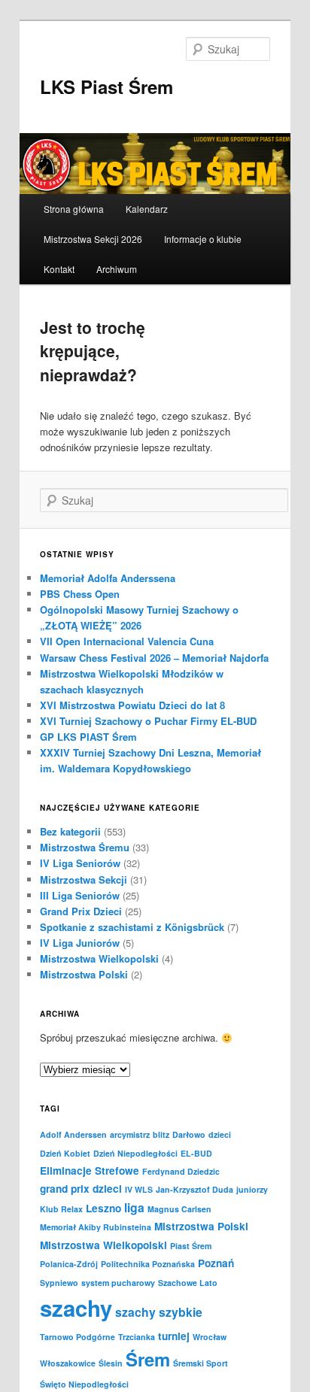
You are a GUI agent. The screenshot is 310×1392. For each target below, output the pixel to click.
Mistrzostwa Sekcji (83, 879)
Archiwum (116, 268)
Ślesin (111, 1363)
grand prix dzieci (81, 1188)
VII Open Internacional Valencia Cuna (127, 641)
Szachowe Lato (187, 1282)
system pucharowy (118, 1282)
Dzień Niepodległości (135, 1153)
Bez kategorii (70, 831)
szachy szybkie (158, 1312)
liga (134, 1207)
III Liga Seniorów (80, 895)
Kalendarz (147, 208)
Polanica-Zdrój (69, 1263)
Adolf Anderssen (73, 1134)
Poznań (216, 1263)
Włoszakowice (68, 1363)
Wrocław (209, 1336)
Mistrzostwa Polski (84, 974)
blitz (161, 1134)
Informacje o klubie (203, 238)
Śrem (148, 1359)
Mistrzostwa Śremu (84, 847)
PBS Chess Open (80, 594)
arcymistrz (130, 1134)
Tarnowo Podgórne (77, 1336)
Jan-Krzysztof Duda (194, 1189)
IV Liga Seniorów (80, 863)
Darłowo (188, 1134)
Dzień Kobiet (65, 1153)
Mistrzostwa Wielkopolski (99, 958)
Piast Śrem (190, 1245)
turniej (174, 1336)
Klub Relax (61, 1209)
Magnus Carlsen (179, 1209)
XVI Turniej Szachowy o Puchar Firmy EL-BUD (148, 721)
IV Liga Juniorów (80, 943)
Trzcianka (136, 1336)
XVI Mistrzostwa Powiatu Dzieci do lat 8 (132, 705)
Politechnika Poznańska (148, 1263)
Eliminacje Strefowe (89, 1170)
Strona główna (74, 208)
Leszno (103, 1208)
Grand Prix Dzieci (81, 911)
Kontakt (59, 268)
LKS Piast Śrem (106, 86)
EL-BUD (196, 1153)
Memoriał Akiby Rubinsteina (95, 1227)
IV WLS (139, 1189)
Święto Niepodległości (84, 1384)
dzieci (219, 1134)
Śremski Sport (200, 1363)
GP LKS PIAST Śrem (88, 736)
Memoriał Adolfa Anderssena (107, 578)
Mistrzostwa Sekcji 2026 (93, 238)
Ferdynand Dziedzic (181, 1171)
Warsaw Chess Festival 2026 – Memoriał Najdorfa (154, 658)
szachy (76, 1308)
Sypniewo (59, 1282)
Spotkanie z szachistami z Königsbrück (132, 927)
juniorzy (252, 1189)
